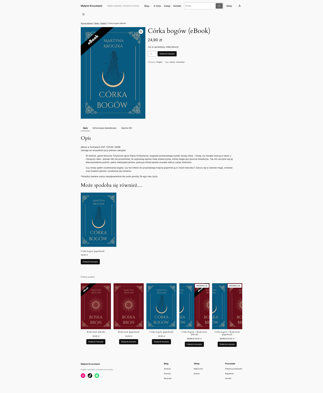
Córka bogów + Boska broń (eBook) (194, 333)
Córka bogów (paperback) (161, 332)
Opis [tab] (85, 128)
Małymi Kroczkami (91, 5)
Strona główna (87, 23)
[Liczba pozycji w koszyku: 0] (83, 14)
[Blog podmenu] (150, 6)
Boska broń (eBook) (96, 332)
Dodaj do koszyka (167, 54)
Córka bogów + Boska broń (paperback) (227, 333)
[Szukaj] (219, 6)
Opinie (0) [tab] (126, 128)
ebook (172, 62)
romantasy (180, 62)
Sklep (96, 23)
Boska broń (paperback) (128, 332)
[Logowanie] (239, 6)
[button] (141, 31)
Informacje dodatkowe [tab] (104, 128)
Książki (103, 23)
